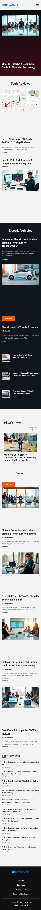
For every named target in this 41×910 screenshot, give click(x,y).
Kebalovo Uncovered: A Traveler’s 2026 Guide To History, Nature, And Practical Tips (20, 457)
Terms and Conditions (21, 894)
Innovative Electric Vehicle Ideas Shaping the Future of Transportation (20, 242)
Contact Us (21, 885)
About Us (21, 880)
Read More (5, 152)
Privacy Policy (21, 889)
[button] (37, 5)
